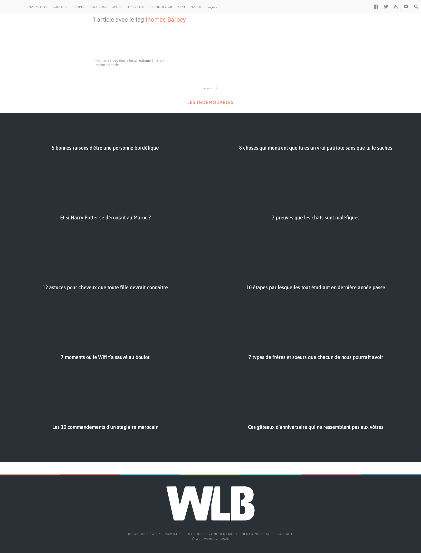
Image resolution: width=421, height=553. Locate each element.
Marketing (38, 7)
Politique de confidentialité (211, 534)
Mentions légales (257, 534)
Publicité (173, 534)
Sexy (182, 7)
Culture (60, 7)
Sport (117, 7)
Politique (98, 7)
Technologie (161, 7)
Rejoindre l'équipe (145, 534)
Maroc (196, 7)
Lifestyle (136, 7)
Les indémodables (210, 102)
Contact (285, 534)
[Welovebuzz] (13, 6)
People (79, 7)
